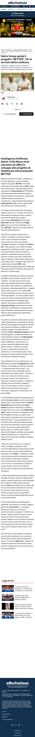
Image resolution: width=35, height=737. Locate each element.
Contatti (4, 711)
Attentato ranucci (22, 9)
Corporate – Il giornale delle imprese (16, 50)
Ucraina (30, 9)
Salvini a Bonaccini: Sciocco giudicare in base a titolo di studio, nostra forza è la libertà (24, 606)
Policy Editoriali (6, 714)
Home (2, 50)
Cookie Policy (17, 733)
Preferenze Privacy (17, 735)
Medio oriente (11, 9)
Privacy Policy (17, 730)
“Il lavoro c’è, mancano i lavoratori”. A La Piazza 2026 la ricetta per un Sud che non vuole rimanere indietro (23, 589)
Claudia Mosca (11, 97)
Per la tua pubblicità (7, 719)
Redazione (5, 717)
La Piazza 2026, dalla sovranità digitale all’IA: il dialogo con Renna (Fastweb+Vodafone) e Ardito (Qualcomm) (23, 597)
